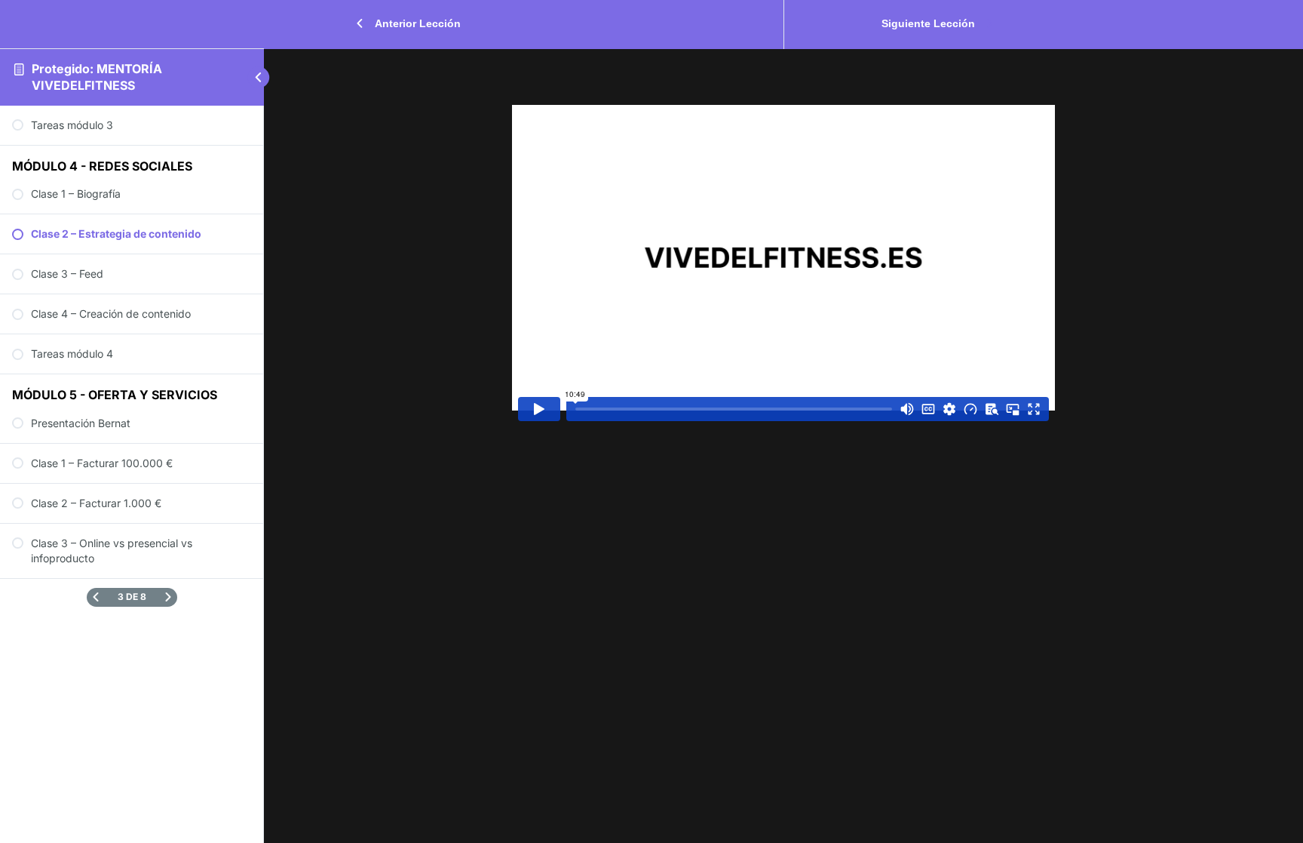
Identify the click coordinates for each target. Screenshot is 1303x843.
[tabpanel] (783, 257)
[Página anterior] (95, 597)
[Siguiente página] (168, 597)
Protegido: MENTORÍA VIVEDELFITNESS (97, 77)
